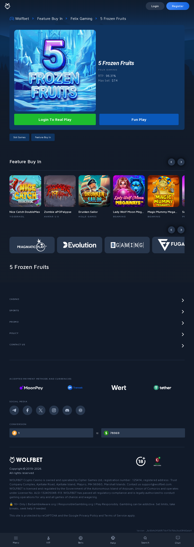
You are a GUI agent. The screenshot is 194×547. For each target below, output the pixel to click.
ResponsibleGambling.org (75, 504)
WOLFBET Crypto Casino (25, 480)
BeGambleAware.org (42, 504)
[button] (26, 196)
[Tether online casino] (162, 387)
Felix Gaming (81, 18)
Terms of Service (115, 515)
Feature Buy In (49, 18)
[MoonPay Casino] (31, 387)
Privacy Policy (88, 515)
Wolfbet (22, 18)
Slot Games (19, 137)
